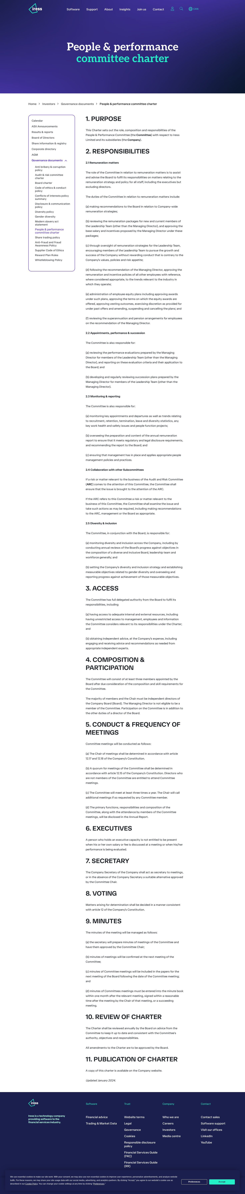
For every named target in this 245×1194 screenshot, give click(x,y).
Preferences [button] (98, 1184)
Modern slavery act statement (46, 223)
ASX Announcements (45, 126)
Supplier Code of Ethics (49, 250)
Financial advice (97, 1117)
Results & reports (42, 132)
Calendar (37, 120)
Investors (48, 104)
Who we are (170, 1117)
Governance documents (77, 104)
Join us (141, 9)
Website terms (134, 1117)
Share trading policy (47, 237)
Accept (221, 1182)
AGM (35, 154)
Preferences (194, 1182)
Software (73, 9)
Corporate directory (44, 149)
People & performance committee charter (49, 231)
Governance (132, 1130)
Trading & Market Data (101, 1123)
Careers (168, 1123)
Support (92, 9)
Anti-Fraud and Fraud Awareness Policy (48, 244)
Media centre (171, 1136)
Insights (125, 9)
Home (32, 104)
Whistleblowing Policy (48, 260)
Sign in (172, 9)
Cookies (129, 1136)
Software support (213, 1123)
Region (190, 9)
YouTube (206, 1142)
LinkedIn (206, 1136)
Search (181, 9)
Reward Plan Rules (46, 255)
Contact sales (210, 1117)
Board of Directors (43, 137)
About (108, 9)
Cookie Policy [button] (31, 1184)
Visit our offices (211, 1130)
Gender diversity (45, 216)
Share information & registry (49, 143)
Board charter (43, 182)
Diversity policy (44, 211)
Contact (158, 9)
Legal (128, 1123)
